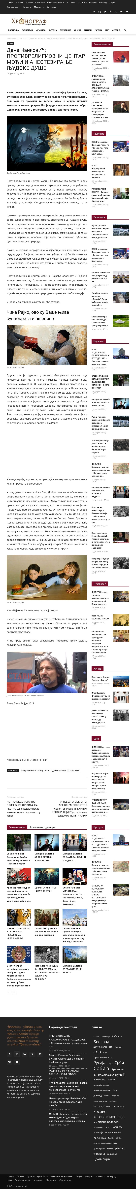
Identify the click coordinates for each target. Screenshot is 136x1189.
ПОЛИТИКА (13, 30)
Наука (112, 2)
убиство (119, 1148)
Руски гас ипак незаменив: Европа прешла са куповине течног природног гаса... (101, 231)
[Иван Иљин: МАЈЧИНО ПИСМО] (121, 620)
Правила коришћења (35, 2)
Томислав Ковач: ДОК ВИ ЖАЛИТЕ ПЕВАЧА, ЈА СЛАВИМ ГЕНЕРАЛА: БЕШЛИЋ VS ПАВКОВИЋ (46, 972)
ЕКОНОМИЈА (27, 30)
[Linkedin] (104, 11)
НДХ (105, 1052)
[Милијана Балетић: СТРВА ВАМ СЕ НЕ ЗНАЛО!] (75, 954)
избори (112, 1101)
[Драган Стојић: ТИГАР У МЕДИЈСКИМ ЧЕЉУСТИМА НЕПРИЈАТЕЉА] (19, 917)
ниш (107, 1127)
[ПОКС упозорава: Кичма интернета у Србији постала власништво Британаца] (121, 146)
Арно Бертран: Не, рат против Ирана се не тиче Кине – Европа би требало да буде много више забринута (19, 894)
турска (110, 1148)
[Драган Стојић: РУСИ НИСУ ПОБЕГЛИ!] (46, 876)
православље (113, 1132)
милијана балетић (106, 1122)
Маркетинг (39, 7)
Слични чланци (17, 827)
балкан (111, 1079)
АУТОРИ (116, 30)
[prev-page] (9, 992)
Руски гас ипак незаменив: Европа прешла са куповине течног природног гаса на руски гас (68, 1086)
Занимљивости (13, 7)
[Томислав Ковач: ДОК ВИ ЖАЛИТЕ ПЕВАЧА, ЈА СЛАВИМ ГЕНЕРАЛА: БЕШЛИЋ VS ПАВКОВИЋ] (46, 954)
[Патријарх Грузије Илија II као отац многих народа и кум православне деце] (121, 563)
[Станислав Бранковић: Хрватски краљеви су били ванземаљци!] (46, 917)
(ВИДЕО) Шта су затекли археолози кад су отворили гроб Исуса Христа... (100, 598)
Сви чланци (52, 7)
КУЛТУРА (53, 30)
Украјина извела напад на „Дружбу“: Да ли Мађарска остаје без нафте (100, 299)
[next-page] (14, 992)
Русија (99, 1062)
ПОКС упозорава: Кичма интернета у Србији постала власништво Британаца (100, 148)
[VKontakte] (121, 11)
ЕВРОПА (98, 30)
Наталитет (27, 7)
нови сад (117, 1126)
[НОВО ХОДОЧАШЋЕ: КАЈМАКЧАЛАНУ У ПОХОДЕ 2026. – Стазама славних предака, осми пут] (121, 353)
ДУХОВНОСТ (65, 30)
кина (108, 1106)
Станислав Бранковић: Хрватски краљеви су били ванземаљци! (46, 931)
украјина (99, 1154)
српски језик (99, 1148)
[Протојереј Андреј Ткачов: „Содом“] (121, 681)
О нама (10, 2)
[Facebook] (94, 11)
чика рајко (74, 770)
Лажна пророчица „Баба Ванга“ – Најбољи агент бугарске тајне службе (100, 446)
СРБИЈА (77, 30)
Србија (101, 1068)
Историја (83, 2)
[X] (115, 11)
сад (110, 1137)
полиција (98, 1132)
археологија (100, 1079)
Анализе (93, 2)
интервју (99, 1106)
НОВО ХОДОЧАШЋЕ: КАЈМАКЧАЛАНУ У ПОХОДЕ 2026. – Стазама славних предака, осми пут (68, 1041)
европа (115, 1095)
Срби (119, 1062)
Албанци (117, 1036)
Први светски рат (104, 1057)
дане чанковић (59, 770)
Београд (101, 1041)
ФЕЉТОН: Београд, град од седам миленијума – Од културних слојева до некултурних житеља (68, 1117)
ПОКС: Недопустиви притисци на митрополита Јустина (98, 171)
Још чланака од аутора (42, 827)
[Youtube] (126, 11)
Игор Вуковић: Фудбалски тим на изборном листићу (101, 696)
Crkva (96, 1036)
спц (118, 1137)
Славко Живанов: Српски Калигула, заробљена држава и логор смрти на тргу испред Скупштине (74, 935)
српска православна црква (105, 1143)
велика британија (101, 1085)
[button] (125, 30)
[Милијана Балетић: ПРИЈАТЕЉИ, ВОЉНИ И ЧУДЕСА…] (75, 842)
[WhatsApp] (33, 81)
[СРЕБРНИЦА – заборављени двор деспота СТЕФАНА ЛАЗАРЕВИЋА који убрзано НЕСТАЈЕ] (121, 80)
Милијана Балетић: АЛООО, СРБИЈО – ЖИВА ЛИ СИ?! (44, 857)
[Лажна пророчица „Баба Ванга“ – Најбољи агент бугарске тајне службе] (121, 445)
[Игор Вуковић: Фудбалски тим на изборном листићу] (121, 697)
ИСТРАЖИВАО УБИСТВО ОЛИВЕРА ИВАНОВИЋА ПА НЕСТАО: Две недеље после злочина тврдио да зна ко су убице (23, 808)
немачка (98, 1127)
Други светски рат (103, 1046)
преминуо (100, 1137)
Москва (117, 1047)
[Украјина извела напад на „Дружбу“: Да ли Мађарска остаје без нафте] (121, 297)
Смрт (110, 1063)
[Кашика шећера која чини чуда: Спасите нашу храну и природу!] (121, 321)
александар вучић (110, 1074)
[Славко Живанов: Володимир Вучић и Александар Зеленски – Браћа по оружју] (19, 842)
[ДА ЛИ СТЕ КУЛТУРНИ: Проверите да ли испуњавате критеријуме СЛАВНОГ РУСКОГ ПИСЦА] (121, 107)
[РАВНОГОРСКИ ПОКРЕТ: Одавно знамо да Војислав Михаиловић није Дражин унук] (121, 193)
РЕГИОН (88, 30)
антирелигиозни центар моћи (35, 770)
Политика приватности (57, 2)
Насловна (11, 38)
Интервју (103, 2)
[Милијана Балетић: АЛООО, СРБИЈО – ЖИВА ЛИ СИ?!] (46, 842)
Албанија (106, 1036)
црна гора (102, 1159)
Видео (73, 2)
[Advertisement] (47, 452)
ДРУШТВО (41, 30)
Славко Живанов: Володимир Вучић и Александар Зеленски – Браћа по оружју (100, 382)
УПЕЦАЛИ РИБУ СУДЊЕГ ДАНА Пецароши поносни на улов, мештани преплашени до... (101, 806)
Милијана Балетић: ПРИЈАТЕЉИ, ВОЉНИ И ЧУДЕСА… (74, 857)
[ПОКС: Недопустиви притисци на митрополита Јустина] (121, 170)
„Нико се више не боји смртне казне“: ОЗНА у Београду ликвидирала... (100, 716)
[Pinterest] (110, 11)
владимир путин (102, 1090)
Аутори (22, 38)
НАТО (97, 1052)
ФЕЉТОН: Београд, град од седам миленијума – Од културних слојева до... (101, 470)
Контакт (19, 2)
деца (115, 1090)
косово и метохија (109, 1116)
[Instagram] (99, 11)
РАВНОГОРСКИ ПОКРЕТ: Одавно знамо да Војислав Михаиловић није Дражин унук (101, 195)
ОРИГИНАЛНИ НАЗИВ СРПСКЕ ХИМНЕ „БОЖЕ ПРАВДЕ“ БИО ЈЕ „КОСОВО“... (100, 58)
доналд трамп (101, 1095)
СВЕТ (107, 30)
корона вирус (119, 1106)
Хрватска (117, 1069)
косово (100, 1111)
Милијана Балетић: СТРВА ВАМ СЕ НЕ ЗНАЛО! (72, 969)
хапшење (112, 1153)
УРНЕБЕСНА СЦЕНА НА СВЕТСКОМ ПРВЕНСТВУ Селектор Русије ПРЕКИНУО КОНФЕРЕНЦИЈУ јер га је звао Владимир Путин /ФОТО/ (69, 808)
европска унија (100, 1101)
